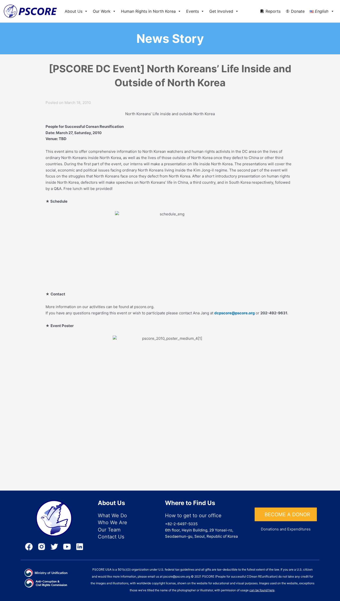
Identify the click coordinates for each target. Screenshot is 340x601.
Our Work (102, 11)
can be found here (262, 590)
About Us (73, 11)
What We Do (112, 515)
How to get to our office (193, 515)
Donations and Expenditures (286, 529)
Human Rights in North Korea (148, 11)
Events (192, 11)
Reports (273, 11)
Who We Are (112, 522)
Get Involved (221, 11)
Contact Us (111, 537)
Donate (298, 11)
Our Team (109, 530)
